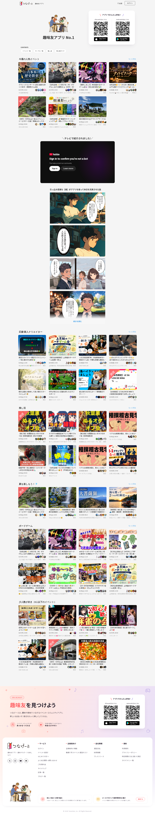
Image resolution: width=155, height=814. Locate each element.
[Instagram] (15, 761)
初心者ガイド (60, 51)
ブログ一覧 (42, 776)
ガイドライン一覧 (128, 760)
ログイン (130, 3)
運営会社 (97, 748)
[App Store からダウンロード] (101, 39)
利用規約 (125, 748)
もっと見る (132, 59)
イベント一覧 (26, 51)
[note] (26, 761)
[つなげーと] (18, 746)
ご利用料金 (42, 764)
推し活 (50, 51)
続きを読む (77, 321)
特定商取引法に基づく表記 (131, 756)
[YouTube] (21, 761)
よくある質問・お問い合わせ (47, 760)
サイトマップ (42, 768)
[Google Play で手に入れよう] (123, 39)
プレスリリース (99, 756)
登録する (140, 799)
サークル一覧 (39, 51)
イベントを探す (43, 752)
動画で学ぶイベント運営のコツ (77, 752)
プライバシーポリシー (129, 752)
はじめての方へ (43, 756)
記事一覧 (41, 772)
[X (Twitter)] (10, 761)
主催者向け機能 (71, 748)
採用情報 (97, 752)
